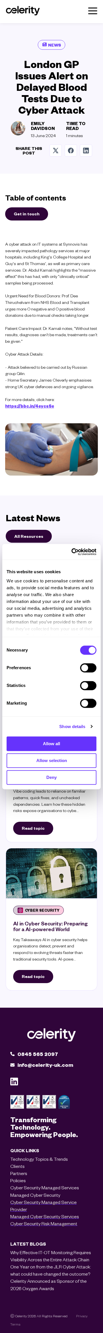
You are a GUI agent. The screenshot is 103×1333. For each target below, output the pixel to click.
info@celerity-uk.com (45, 1064)
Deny (51, 777)
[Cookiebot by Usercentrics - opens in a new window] (72, 552)
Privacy (82, 1316)
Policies (18, 1180)
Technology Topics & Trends (39, 1159)
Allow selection (51, 760)
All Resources (28, 536)
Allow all (51, 743)
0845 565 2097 (37, 1054)
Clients (17, 1166)
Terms (15, 1324)
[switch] (88, 667)
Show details (72, 726)
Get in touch (26, 213)
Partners (18, 1173)
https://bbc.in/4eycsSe (29, 406)
